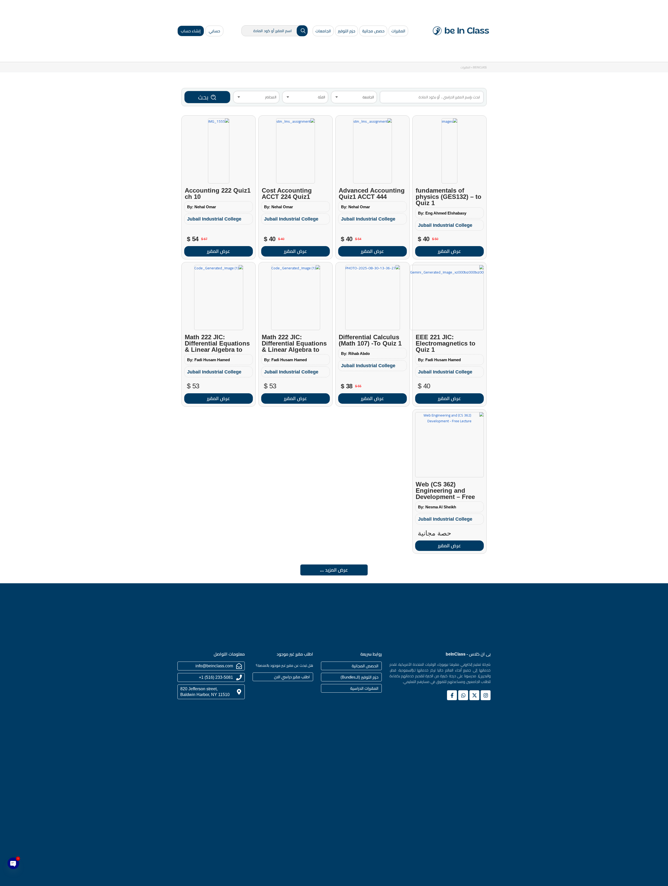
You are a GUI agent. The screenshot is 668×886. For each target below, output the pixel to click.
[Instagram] (486, 695)
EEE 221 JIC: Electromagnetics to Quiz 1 (445, 343)
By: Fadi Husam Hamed (439, 360)
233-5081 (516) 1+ (216, 677)
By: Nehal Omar (355, 207)
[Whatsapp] (463, 695)
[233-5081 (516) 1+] (239, 677)
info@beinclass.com (214, 666)
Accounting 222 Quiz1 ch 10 (217, 193)
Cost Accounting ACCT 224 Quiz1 (287, 193)
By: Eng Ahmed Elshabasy (442, 213)
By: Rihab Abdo (355, 353)
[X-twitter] (474, 695)
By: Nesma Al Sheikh (437, 507)
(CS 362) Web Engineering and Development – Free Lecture (445, 494)
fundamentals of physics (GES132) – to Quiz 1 (448, 196)
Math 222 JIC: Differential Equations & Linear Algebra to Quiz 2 (217, 346)
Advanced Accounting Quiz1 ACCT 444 (372, 193)
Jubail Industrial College (445, 225)
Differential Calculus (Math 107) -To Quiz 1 (370, 340)
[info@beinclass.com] (239, 666)
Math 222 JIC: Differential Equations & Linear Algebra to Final (294, 346)
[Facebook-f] (452, 695)
